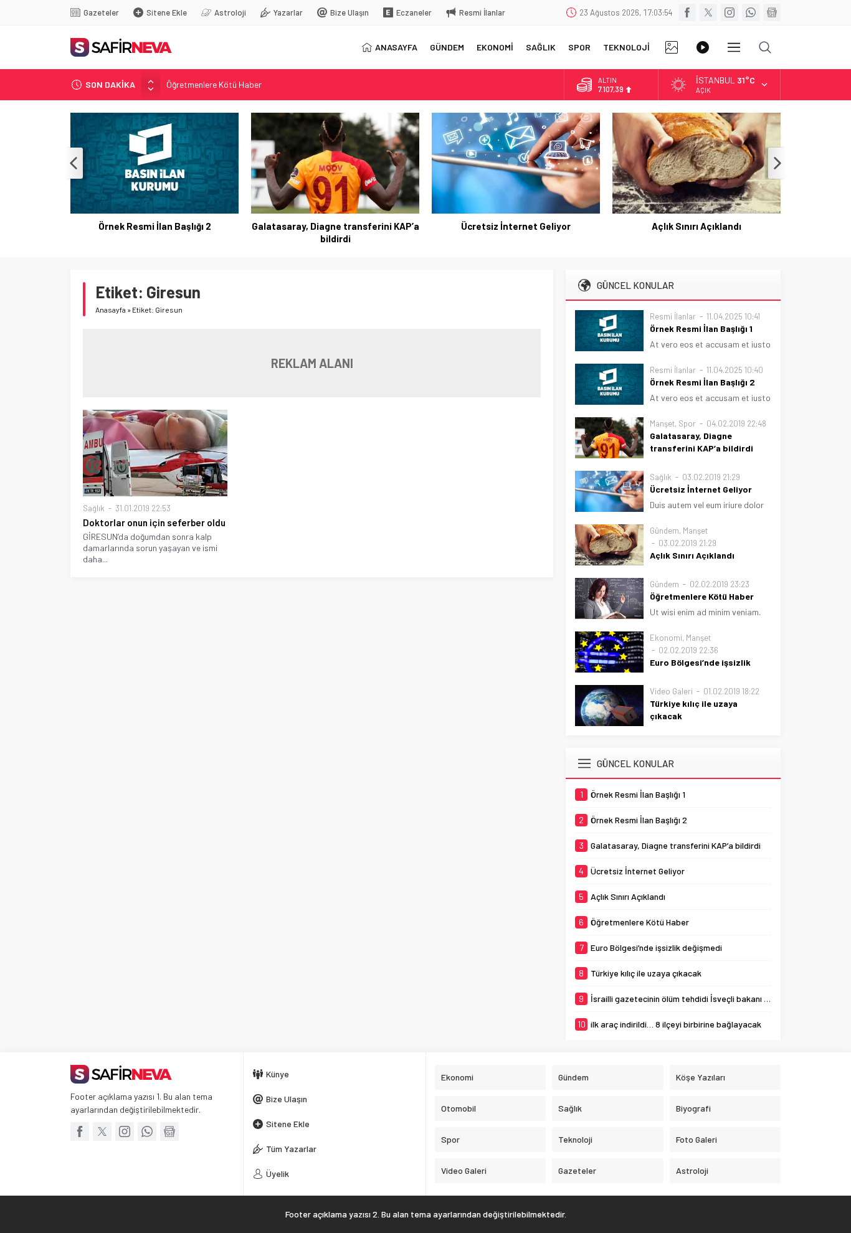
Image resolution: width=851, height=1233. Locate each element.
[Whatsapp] (750, 12)
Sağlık (94, 508)
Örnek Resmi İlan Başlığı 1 (701, 328)
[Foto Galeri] (671, 47)
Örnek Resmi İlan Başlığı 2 (154, 226)
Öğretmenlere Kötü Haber (214, 84)
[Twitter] (708, 12)
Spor (687, 423)
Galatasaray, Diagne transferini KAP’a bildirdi (335, 232)
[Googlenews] (772, 12)
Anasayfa (110, 309)
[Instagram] (729, 12)
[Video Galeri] (702, 47)
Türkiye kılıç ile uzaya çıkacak (694, 709)
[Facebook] (687, 12)
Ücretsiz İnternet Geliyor (516, 226)
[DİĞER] (733, 47)
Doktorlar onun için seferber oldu (154, 522)
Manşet (662, 423)
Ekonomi (666, 638)
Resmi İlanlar (673, 316)
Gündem (664, 531)
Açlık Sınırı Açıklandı (696, 226)
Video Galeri (671, 691)
